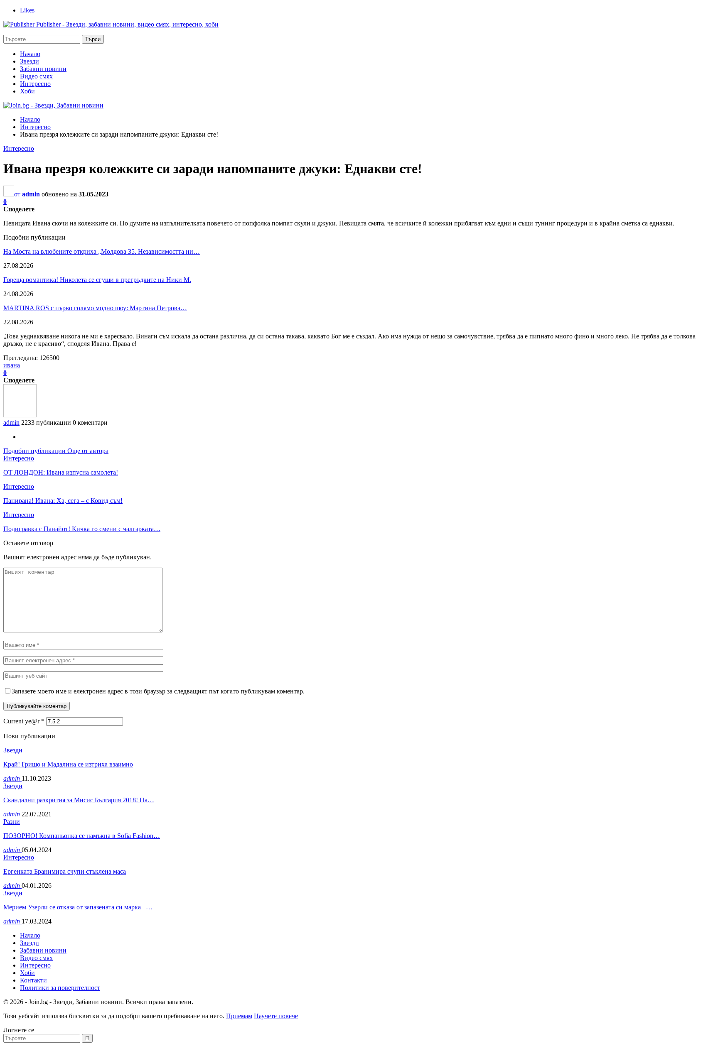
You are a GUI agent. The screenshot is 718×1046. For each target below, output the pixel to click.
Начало (30, 53)
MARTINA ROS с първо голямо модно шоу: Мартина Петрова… (95, 307)
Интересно (35, 83)
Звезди (29, 61)
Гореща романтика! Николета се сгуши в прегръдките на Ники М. (97, 279)
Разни (11, 821)
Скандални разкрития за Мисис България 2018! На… (78, 799)
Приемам (239, 1015)
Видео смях (36, 76)
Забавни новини (43, 68)
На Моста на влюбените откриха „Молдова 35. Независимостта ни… (101, 251)
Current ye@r (23, 721)
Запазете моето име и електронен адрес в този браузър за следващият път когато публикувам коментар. (158, 691)
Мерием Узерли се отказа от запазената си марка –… (77, 907)
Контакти (33, 980)
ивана (11, 365)
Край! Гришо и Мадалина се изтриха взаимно (68, 764)
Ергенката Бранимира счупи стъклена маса (64, 871)
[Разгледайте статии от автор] (20, 415)
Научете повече (276, 1015)
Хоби (27, 91)
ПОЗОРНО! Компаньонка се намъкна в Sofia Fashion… (81, 835)
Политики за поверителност (60, 987)
